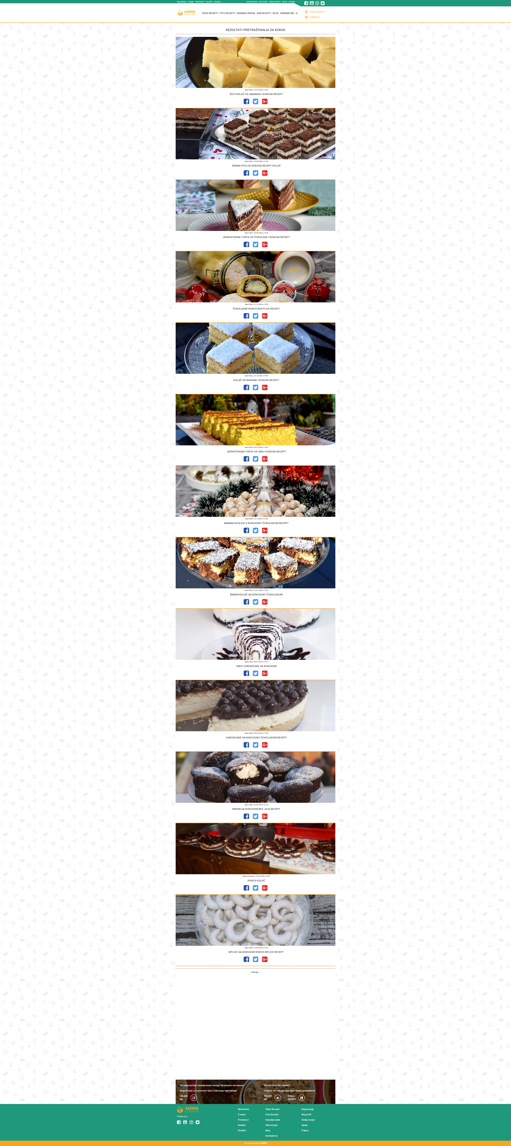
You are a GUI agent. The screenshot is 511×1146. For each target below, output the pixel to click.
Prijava (292, 2)
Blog (275, 13)
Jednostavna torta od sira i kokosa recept (256, 451)
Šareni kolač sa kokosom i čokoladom (256, 594)
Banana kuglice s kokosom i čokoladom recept (256, 523)
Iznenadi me (287, 13)
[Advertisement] (255, 1026)
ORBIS (264, 1143)
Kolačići (209, 2)
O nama (191, 2)
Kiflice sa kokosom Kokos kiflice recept (256, 952)
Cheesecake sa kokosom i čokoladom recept (256, 737)
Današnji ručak (246, 13)
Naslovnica (181, 2)
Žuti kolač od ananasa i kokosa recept (256, 94)
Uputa (284, 2)
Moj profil (263, 2)
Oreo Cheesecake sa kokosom (256, 666)
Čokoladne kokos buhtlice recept (256, 308)
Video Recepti (210, 13)
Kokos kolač (256, 880)
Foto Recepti (227, 13)
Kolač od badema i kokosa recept (256, 380)
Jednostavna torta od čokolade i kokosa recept (256, 237)
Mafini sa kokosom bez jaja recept (256, 809)
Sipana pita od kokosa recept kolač (256, 165)
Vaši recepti (264, 13)
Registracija (252, 2)
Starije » (255, 972)
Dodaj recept (275, 2)
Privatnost (200, 2)
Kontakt (217, 2)
